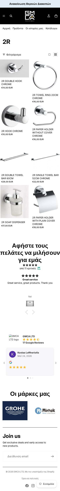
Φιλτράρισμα (13, 54)
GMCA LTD (19, 471)
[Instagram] (33, 486)
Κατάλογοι (51, 28)
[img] (30, 265)
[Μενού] (4, 16)
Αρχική (6, 28)
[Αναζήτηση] (11, 16)
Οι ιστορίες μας (34, 28)
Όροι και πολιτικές (30, 478)
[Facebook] (27, 486)
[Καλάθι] (56, 16)
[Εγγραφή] (52, 456)
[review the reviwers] (10, 362)
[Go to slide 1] (27, 378)
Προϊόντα (18, 28)
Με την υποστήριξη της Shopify (39, 471)
